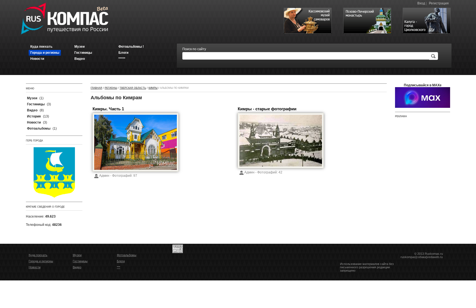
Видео (77, 267)
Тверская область (133, 88)
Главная (96, 88)
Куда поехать (38, 255)
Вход (421, 3)
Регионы (111, 88)
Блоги (121, 261)
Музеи (77, 255)
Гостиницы (80, 261)
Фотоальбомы (126, 255)
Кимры (153, 88)
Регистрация (439, 3)
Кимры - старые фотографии (267, 108)
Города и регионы (41, 261)
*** (118, 267)
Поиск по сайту (194, 49)
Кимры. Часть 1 (108, 108)
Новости (34, 267)
